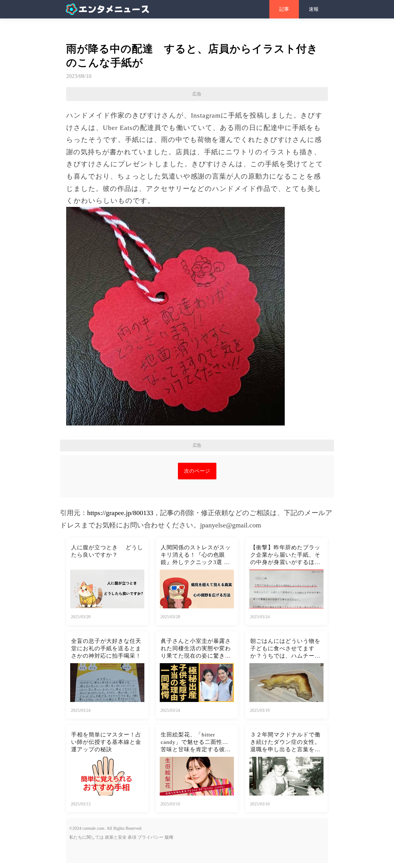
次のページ (197, 471)
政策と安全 (116, 837)
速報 (314, 9)
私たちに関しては (86, 837)
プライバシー (150, 837)
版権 (169, 837)
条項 (132, 837)
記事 (284, 9)
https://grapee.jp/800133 (120, 513)
